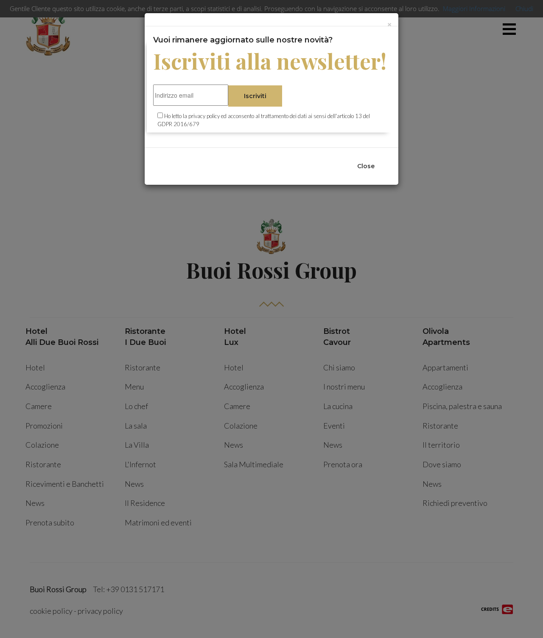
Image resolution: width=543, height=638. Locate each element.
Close (366, 166)
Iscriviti (255, 96)
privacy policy (204, 116)
